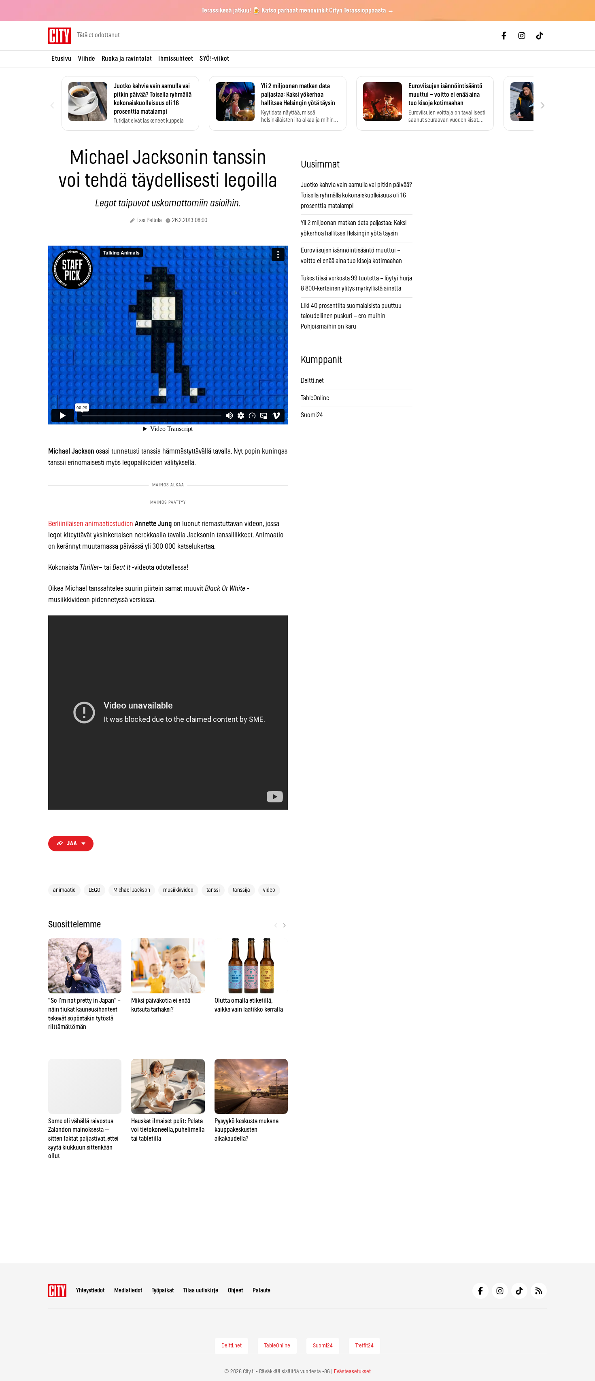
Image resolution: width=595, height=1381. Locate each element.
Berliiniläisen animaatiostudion (90, 524)
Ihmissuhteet (175, 58)
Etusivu (61, 58)
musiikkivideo (178, 890)
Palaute (261, 1291)
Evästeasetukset (352, 1372)
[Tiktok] (539, 35)
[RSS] (539, 1291)
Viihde (86, 58)
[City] (57, 1290)
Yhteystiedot (90, 1291)
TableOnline (315, 398)
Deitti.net (312, 381)
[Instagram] (521, 35)
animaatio (64, 890)
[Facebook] (504, 35)
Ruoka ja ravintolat (127, 58)
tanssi (213, 890)
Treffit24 (364, 1346)
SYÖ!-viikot (215, 58)
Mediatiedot (128, 1291)
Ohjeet (235, 1291)
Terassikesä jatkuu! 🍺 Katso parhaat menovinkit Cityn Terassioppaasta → (298, 10)
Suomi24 (312, 415)
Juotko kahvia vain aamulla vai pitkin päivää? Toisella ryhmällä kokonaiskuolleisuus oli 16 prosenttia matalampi (356, 195)
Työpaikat (163, 1291)
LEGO (94, 890)
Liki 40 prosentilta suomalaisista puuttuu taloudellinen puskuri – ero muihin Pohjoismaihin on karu (351, 316)
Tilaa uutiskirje (200, 1291)
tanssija (241, 890)
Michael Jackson (131, 890)
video (269, 890)
